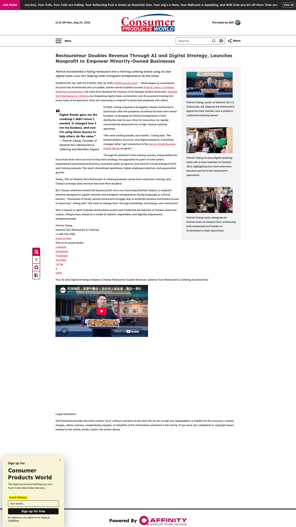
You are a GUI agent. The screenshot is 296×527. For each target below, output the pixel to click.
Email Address (18, 497)
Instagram (62, 251)
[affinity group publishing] (36, 267)
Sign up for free (33, 511)
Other (59, 272)
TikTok (59, 264)
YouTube (61, 259)
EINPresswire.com (125, 83)
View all (288, 4)
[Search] (214, 40)
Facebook (62, 255)
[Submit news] (36, 252)
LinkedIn (61, 247)
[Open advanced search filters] (221, 40)
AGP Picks (10, 4)
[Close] (60, 460)
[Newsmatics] (36, 275)
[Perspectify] (36, 260)
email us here (63, 238)
